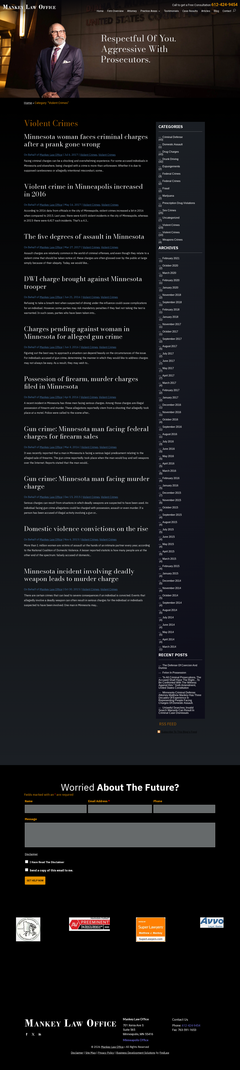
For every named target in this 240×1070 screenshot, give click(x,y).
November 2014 (171, 588)
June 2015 (168, 536)
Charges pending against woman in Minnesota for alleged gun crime (77, 332)
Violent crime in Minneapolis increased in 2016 (83, 190)
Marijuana (168, 195)
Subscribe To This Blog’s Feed (179, 732)
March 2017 (169, 382)
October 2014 (170, 595)
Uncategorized (170, 217)
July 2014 (168, 617)
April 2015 (168, 551)
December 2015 (171, 492)
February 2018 (170, 309)
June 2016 (168, 448)
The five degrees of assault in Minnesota (84, 236)
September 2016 (172, 426)
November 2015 (171, 500)
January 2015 (170, 573)
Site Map (90, 1052)
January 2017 (170, 397)
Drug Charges (170, 151)
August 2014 (169, 610)
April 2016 (168, 463)
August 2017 (169, 346)
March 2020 (169, 273)
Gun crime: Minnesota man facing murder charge (86, 482)
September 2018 (172, 302)
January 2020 (170, 287)
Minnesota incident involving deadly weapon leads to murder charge (79, 575)
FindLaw (164, 1052)
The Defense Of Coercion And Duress (178, 666)
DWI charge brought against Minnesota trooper (83, 282)
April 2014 (168, 639)
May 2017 (168, 368)
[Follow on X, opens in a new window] (33, 1034)
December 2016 (171, 404)
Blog (216, 11)
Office (135, 1040)
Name (28, 801)
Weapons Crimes (172, 239)
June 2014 (168, 624)
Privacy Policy (106, 1052)
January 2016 (170, 485)
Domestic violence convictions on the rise (86, 529)
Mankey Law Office (51, 154)
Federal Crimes (171, 173)
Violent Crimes (88, 154)
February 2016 (170, 478)
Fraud (165, 188)
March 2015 (169, 558)
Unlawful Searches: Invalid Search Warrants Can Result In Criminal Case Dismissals (176, 710)
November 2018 (171, 295)
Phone (157, 801)
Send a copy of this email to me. (51, 870)
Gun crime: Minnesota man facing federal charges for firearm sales (86, 432)
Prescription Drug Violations (178, 203)
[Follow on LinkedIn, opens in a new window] (39, 1034)
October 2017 (170, 331)
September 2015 (172, 514)
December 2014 (171, 580)
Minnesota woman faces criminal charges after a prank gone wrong (86, 140)
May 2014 (168, 632)
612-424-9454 (224, 4)
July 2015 (168, 529)
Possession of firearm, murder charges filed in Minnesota (81, 382)
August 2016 (169, 434)
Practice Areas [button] (148, 11)
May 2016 (168, 456)
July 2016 (168, 441)
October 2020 (170, 265)
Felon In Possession (174, 672)
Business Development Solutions (135, 1052)
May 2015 (168, 544)
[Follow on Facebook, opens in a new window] (26, 1034)
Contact (227, 11)
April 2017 (168, 375)
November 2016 (171, 412)
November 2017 (171, 324)
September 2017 (172, 339)
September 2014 (172, 602)
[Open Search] (234, 10)
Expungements (171, 166)
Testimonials (171, 11)
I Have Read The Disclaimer (47, 862)
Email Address (99, 801)
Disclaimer (31, 854)
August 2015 (169, 522)
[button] (236, 1046)
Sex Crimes (169, 210)
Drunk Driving (170, 159)
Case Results (190, 11)
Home (100, 11)
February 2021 (170, 258)
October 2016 (170, 419)
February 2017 (170, 390)
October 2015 (170, 507)
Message (31, 819)
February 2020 (170, 280)
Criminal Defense (172, 137)
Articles (205, 11)
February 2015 (170, 566)
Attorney (132, 11)
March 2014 (169, 646)
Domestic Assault (172, 144)
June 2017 (168, 360)
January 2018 (170, 317)
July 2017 (168, 353)
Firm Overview (115, 11)
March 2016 (169, 470)
